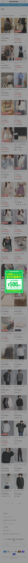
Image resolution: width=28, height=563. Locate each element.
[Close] (25, 267)
